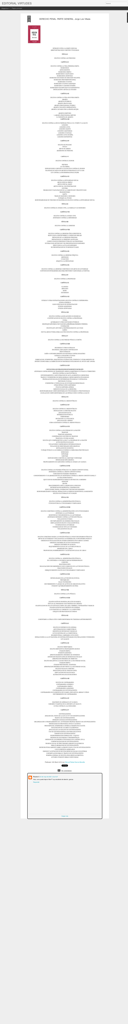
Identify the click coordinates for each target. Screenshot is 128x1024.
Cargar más (65, 816)
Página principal (17, 8)
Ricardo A (36, 776)
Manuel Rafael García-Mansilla (75, 762)
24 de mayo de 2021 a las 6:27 (49, 776)
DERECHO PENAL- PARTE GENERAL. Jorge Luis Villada (64, 18)
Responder (36, 782)
